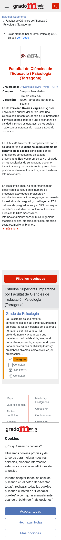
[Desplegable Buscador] (55, 6)
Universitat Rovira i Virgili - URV (39, 87)
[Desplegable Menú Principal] (6, 6)
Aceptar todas (30, 511)
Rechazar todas (30, 522)
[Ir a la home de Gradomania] (29, 6)
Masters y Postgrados (42, 400)
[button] (30, 229)
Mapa (10, 398)
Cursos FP (41, 409)
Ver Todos (23, 37)
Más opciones (30, 532)
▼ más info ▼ (10, 228)
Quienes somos (16, 405)
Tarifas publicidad (13, 413)
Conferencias (43, 415)
